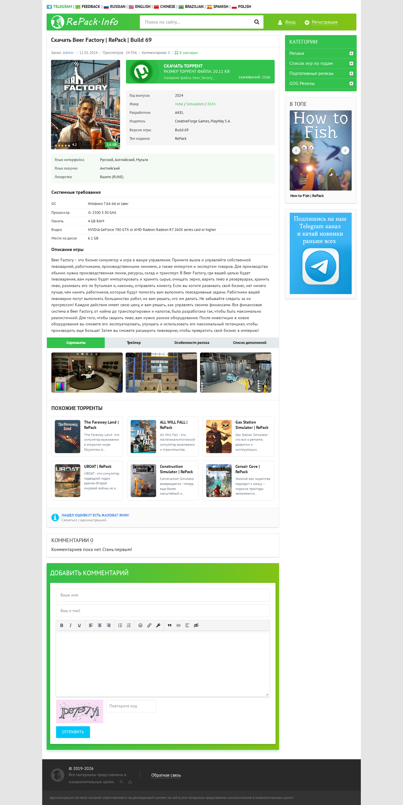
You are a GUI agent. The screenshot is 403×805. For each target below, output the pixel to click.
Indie (179, 104)
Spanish (220, 6)
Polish (244, 6)
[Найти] (256, 22)
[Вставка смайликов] (140, 625)
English (142, 6)
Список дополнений (249, 342)
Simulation (195, 104)
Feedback (91, 6)
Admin (68, 52)
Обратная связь (166, 775)
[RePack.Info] (85, 22)
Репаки (296, 53)
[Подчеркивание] (79, 625)
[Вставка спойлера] (187, 625)
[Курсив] (70, 625)
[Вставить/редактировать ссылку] (149, 625)
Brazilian (194, 6)
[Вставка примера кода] (178, 625)
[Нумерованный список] (128, 625)
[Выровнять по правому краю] (108, 625)
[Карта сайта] (129, 780)
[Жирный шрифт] (61, 625)
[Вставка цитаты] (169, 625)
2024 (211, 104)
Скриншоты (76, 342)
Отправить (73, 731)
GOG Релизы (302, 83)
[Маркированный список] (120, 625)
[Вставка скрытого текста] (196, 625)
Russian (117, 6)
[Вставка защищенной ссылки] (158, 625)
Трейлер (134, 342)
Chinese (167, 6)
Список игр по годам (311, 63)
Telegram (62, 6)
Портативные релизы (311, 73)
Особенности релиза (191, 342)
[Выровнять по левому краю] (90, 625)
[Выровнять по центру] (99, 625)
